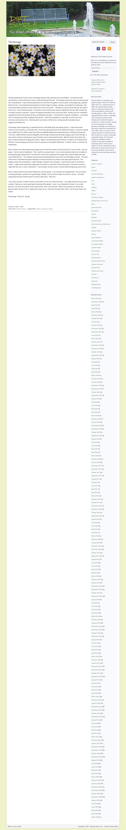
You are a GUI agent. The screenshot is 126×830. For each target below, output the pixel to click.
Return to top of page (14, 826)
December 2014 (97, 586)
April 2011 (95, 733)
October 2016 (96, 512)
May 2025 (95, 305)
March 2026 (95, 298)
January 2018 (96, 462)
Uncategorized (96, 288)
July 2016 (95, 522)
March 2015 (95, 576)
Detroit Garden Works (98, 82)
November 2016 (97, 509)
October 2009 (96, 793)
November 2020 (97, 348)
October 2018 (96, 432)
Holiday (94, 227)
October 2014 (96, 593)
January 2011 (96, 743)
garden (38, 209)
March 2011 (95, 737)
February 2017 (96, 499)
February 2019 (96, 419)
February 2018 (96, 459)
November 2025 (97, 302)
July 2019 (95, 402)
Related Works (96, 284)
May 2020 (95, 368)
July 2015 (95, 563)
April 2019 (95, 412)
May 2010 (95, 770)
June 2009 (95, 807)
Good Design (96, 251)
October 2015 (96, 553)
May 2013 (95, 650)
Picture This (95, 254)
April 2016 (95, 532)
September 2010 (97, 757)
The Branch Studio (97, 197)
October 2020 (96, 352)
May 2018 (95, 449)
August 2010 (95, 760)
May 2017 (95, 489)
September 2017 (97, 475)
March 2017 (95, 496)
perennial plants (96, 207)
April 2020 (95, 372)
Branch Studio (96, 84)
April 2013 (95, 653)
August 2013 (95, 639)
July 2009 (95, 803)
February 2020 (96, 378)
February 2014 (96, 619)
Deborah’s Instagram (98, 88)
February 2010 (96, 780)
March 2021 (95, 338)
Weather (94, 217)
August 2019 (95, 399)
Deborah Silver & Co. (63, 16)
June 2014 (95, 606)
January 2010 (96, 783)
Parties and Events (97, 271)
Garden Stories (21, 209)
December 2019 (97, 385)
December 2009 (97, 787)
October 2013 (96, 633)
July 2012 (95, 683)
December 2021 (97, 328)
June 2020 (95, 365)
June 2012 (95, 686)
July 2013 (95, 643)
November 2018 (97, 429)
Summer (94, 170)
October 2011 (96, 713)
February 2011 (96, 740)
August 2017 (95, 479)
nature (94, 214)
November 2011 (96, 710)
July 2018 (95, 442)
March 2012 (95, 696)
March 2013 (95, 656)
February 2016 (96, 539)
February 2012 (96, 700)
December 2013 (97, 626)
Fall (93, 180)
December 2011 (96, 706)
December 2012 (97, 666)
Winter (94, 190)
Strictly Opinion (96, 257)
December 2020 (97, 345)
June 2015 (95, 566)
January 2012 (96, 703)
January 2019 (96, 422)
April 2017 (95, 492)
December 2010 (97, 747)
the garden (95, 211)
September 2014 (97, 596)
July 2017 (95, 482)
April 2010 (95, 773)
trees (93, 204)
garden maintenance (98, 177)
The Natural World (97, 244)
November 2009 (97, 790)
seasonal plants (96, 221)
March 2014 (95, 616)
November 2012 (97, 670)
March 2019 (95, 415)
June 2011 (95, 726)
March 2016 (95, 536)
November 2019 (97, 389)
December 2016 (97, 506)
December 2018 (97, 425)
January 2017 (96, 502)
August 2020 (95, 358)
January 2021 (96, 342)
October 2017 (96, 472)
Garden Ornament (97, 264)
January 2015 (96, 583)
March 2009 (95, 817)
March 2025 (95, 312)
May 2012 (95, 690)
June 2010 (95, 767)
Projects (94, 274)
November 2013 (97, 629)
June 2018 (95, 445)
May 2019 (95, 409)
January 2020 (96, 382)
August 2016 (95, 519)
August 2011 (95, 720)
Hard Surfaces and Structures (101, 224)
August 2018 (95, 439)
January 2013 (96, 663)
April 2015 (95, 573)
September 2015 (97, 556)
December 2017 (97, 466)
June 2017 (95, 486)
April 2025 (95, 308)
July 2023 (95, 322)
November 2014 (97, 589)
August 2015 (95, 559)
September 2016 (97, 516)
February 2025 (96, 315)
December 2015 (97, 546)
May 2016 (95, 529)
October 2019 (96, 392)
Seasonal (94, 281)
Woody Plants (96, 267)
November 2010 (97, 750)
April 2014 (95, 613)
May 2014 (95, 609)
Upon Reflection (96, 237)
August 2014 (95, 599)
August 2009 (95, 800)
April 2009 (95, 813)
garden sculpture (97, 164)
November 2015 (97, 549)
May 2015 (95, 569)
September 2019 (97, 395)
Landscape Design (97, 241)
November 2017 (97, 469)
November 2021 (97, 332)
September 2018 (97, 435)
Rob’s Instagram (97, 91)
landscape (44, 209)
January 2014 (96, 623)
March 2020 (95, 375)
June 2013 (95, 646)
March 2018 (95, 455)
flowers (94, 194)
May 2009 (95, 810)
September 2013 (97, 636)
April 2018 (95, 452)
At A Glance (95, 277)
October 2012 (96, 673)
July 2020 (95, 362)
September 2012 (97, 676)
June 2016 (95, 526)
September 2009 (97, 797)
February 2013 (96, 660)
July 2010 (95, 763)
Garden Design (96, 247)
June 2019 (95, 405)
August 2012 (95, 680)
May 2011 (95, 730)
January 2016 (96, 542)
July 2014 (95, 603)
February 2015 (96, 579)
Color (93, 184)
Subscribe (95, 71)
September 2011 (97, 716)
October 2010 (96, 753)
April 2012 (95, 693)
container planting (97, 174)
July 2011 (94, 723)
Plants (93, 167)
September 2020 (97, 355)
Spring (51, 209)
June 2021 (95, 335)
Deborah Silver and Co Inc (100, 200)
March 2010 (95, 777)
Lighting (94, 187)
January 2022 (96, 325)
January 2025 (96, 318)
